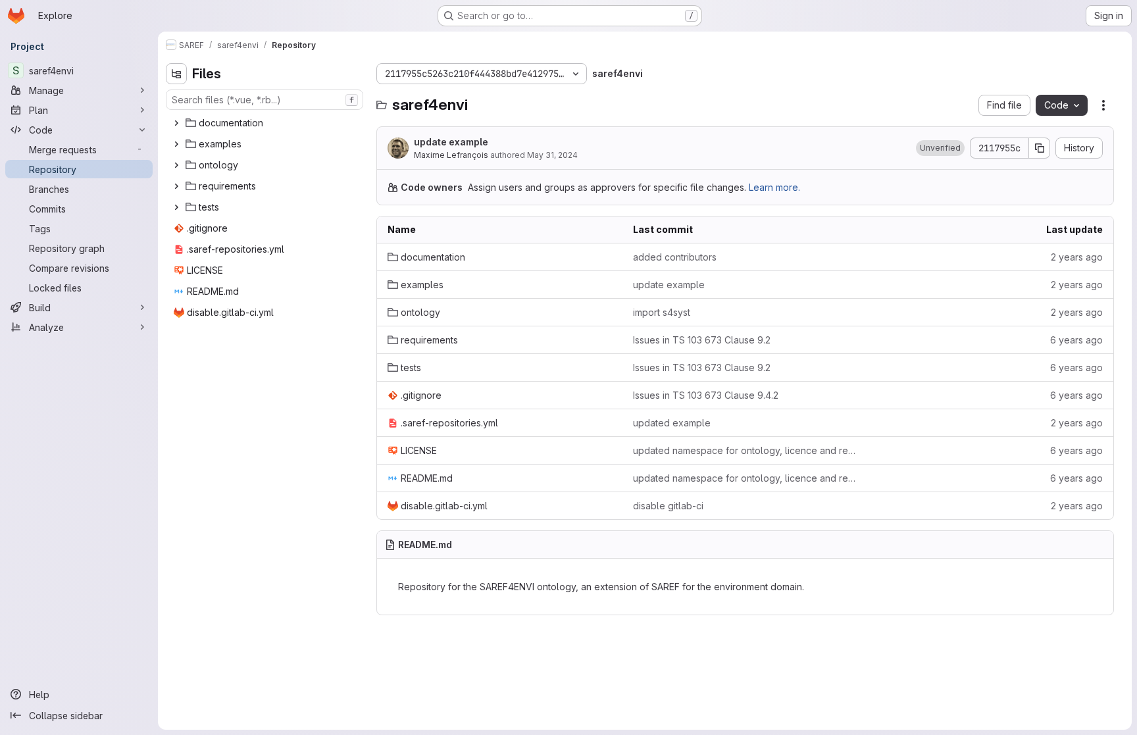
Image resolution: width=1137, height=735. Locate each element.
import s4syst (661, 312)
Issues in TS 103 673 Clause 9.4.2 (705, 395)
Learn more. (774, 187)
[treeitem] (265, 123)
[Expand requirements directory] (176, 186)
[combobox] (264, 99)
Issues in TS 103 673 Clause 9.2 (702, 339)
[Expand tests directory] (176, 207)
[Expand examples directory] (176, 144)
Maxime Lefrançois (451, 155)
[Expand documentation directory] (176, 123)
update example (451, 141)
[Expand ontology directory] (176, 165)
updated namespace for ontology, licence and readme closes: (745, 450)
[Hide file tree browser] (176, 73)
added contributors (675, 257)
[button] (940, 148)
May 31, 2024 (552, 155)
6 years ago (1076, 339)
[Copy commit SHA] (1039, 148)
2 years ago (1077, 257)
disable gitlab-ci (668, 505)
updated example (672, 422)
